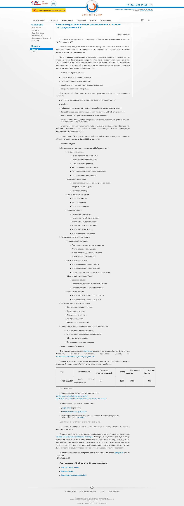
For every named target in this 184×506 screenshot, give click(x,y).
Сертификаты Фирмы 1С (41, 38)
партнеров (66, 408)
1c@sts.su (143, 10)
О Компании (36, 28)
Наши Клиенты (37, 36)
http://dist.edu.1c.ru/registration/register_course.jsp (74, 437)
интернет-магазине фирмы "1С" (74, 412)
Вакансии (35, 41)
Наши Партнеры (38, 33)
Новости (35, 49)
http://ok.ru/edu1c (67, 471)
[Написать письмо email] (150, 4)
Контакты (150, 10)
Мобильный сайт (114, 491)
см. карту (80, 418)
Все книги (102, 491)
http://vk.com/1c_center (70, 467)
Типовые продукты (70, 491)
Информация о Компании (87, 491)
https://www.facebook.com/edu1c (73, 475)
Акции (34, 52)
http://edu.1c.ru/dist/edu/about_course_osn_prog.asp (75, 357)
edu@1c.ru (119, 453)
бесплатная (88, 351)
